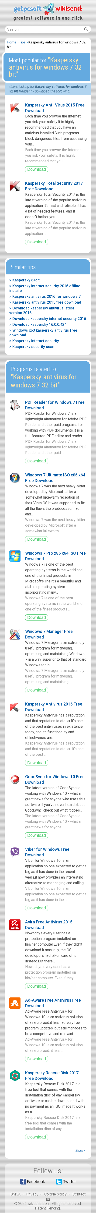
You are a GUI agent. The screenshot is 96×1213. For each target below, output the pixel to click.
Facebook (36, 1181)
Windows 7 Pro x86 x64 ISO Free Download (55, 556)
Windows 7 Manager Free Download (49, 634)
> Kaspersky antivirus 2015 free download (45, 302)
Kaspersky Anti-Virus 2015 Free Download (55, 108)
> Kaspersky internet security (34, 341)
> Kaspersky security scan (31, 346)
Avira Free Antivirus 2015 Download (48, 924)
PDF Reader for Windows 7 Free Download (55, 405)
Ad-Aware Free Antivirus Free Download (53, 1003)
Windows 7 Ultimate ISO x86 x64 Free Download (55, 477)
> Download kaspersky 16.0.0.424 (37, 324)
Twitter (69, 1181)
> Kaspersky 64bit (24, 280)
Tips (22, 42)
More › (80, 1150)
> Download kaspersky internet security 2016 (47, 318)
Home (11, 42)
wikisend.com (38, 1203)
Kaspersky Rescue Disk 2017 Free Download (52, 1075)
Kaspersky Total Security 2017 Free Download (54, 186)
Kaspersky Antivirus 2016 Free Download (53, 707)
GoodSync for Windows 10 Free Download (55, 779)
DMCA (15, 1194)
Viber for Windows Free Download (47, 852)
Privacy (32, 1194)
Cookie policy (55, 1194)
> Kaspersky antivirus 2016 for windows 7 (45, 296)
